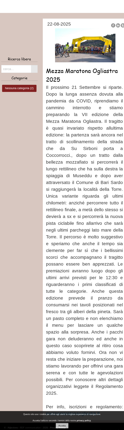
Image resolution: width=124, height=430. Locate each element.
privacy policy (84, 420)
